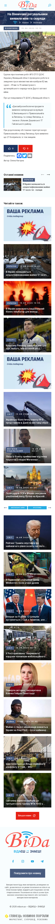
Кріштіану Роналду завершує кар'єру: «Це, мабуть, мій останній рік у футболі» (26, 347)
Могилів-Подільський (15, 450)
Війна (10, 722)
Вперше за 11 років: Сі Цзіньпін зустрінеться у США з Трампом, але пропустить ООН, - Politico (25, 618)
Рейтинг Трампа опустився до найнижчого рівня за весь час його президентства (25, 545)
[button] (48, 175)
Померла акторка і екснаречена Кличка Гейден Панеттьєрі (23, 692)
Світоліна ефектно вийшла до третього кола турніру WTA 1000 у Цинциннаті (24, 802)
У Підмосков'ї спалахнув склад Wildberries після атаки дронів (22, 581)
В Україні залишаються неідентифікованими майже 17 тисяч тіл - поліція (36, 187)
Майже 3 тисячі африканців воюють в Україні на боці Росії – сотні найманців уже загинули (27, 729)
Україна (28, 180)
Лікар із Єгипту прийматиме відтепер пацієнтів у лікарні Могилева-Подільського (26, 458)
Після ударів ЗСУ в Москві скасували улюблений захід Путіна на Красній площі (26, 495)
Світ (10, 414)
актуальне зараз (18, 508)
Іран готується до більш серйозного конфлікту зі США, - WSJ (25, 765)
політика (37, 508)
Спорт (11, 340)
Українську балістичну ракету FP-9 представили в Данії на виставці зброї (27, 421)
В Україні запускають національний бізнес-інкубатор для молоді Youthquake (25, 310)
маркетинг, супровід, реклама (28, 919)
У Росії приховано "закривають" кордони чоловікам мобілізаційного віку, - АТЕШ (25, 655)
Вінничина (11, 28)
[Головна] (15, 23)
